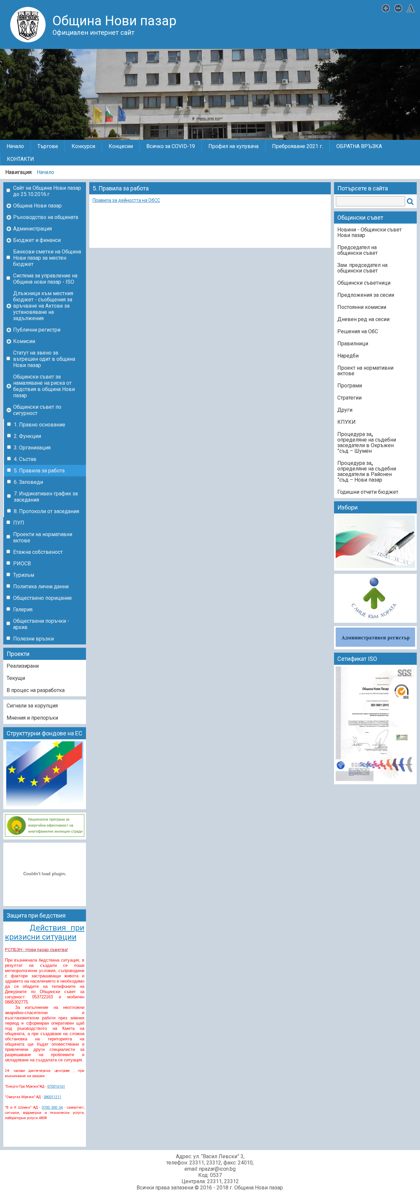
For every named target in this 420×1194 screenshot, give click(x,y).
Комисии (24, 341)
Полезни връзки (33, 639)
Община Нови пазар (37, 206)
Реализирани (23, 666)
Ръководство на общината (45, 217)
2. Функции (27, 436)
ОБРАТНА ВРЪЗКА (359, 146)
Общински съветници (363, 283)
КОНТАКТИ (20, 159)
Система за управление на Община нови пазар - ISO (45, 278)
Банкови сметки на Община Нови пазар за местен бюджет (47, 258)
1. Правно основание (39, 425)
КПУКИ (346, 422)
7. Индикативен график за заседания (46, 496)
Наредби (348, 356)
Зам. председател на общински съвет (362, 268)
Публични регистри (36, 330)
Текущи (16, 678)
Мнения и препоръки (32, 718)
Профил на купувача (233, 146)
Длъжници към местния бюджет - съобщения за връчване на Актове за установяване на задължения (43, 305)
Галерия (22, 609)
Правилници (352, 343)
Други (344, 410)
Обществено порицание (42, 598)
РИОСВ (22, 563)
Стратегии (349, 398)
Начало (15, 146)
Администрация (32, 229)
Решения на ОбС (357, 331)
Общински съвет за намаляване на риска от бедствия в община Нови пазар (44, 386)
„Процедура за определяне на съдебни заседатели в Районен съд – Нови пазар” (366, 471)
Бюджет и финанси (37, 240)
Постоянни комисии (361, 307)
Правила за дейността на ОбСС (126, 200)
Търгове (47, 146)
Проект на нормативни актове (365, 371)
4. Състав (25, 459)
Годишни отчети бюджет (367, 492)
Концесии (121, 146)
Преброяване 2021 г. (297, 146)
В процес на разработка (36, 690)
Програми (349, 385)
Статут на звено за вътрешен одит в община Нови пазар (44, 359)
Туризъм (23, 575)
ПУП (18, 523)
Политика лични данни (41, 586)
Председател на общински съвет (357, 250)
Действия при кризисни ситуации (44, 932)
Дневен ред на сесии (363, 319)
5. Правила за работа (39, 470)
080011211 (52, 1097)
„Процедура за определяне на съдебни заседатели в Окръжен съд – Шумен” (366, 442)
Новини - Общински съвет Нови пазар (369, 232)
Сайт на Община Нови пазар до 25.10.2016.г (47, 191)
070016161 (56, 1086)
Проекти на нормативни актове (42, 537)
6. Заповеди (28, 482)
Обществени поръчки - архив (41, 624)
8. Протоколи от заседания (46, 511)
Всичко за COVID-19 (170, 146)
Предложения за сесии (365, 295)
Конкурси (83, 146)
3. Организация (32, 448)
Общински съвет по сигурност (37, 410)
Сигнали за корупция (32, 706)
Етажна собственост (38, 552)
